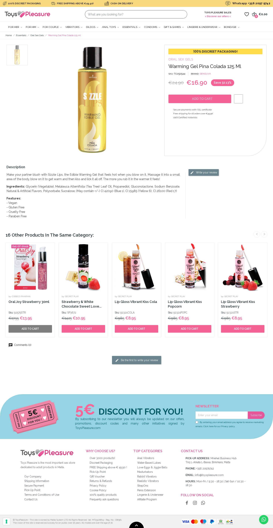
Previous (257, 234)
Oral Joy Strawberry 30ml (29, 302)
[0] (246, 14)
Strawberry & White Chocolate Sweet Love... (81, 304)
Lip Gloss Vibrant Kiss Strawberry (238, 304)
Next (264, 234)
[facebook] (187, 503)
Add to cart (83, 328)
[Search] (182, 14)
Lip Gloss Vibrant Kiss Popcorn (185, 304)
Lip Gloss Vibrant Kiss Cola (136, 302)
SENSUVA (205, 73)
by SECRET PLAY (70, 296)
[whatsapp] (203, 503)
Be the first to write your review (139, 360)
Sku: (11, 312)
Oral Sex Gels (180, 59)
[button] (39, 100)
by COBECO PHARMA (19, 296)
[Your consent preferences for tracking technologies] (6, 521)
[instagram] (195, 503)
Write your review (206, 172)
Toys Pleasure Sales (217, 12)
